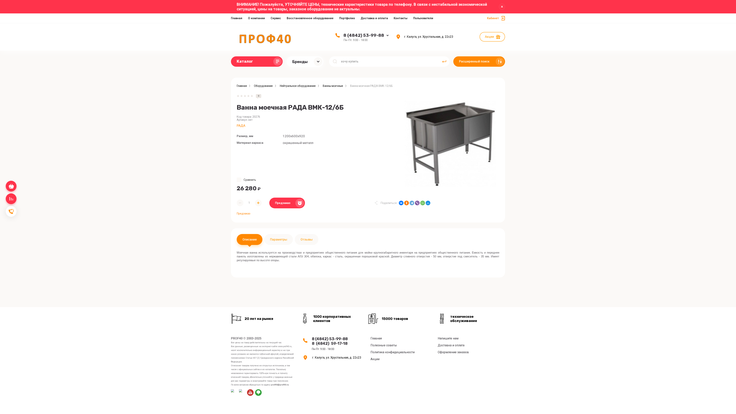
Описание (249, 239)
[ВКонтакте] (401, 203)
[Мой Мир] (428, 203)
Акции (489, 37)
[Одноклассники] (406, 203)
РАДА (241, 125)
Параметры (278, 239)
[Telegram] (412, 203)
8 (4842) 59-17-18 (329, 343)
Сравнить (250, 180)
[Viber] (417, 203)
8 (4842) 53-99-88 (363, 35)
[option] (450, 143)
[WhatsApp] (422, 203)
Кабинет (493, 18)
